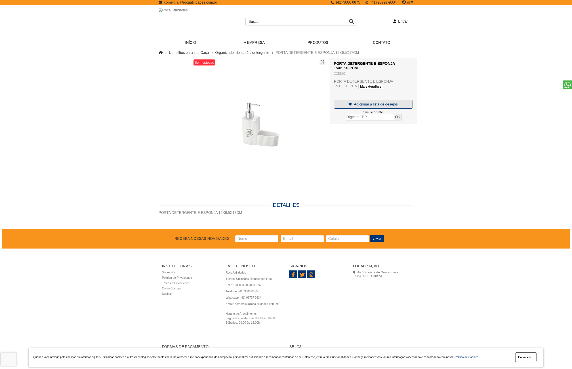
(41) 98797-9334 (383, 2)
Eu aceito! (526, 357)
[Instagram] (408, 2)
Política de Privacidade (177, 277)
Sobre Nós (169, 272)
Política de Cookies (466, 357)
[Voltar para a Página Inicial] (161, 53)
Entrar (402, 21)
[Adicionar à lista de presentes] (373, 104)
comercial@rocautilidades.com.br (190, 2)
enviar (377, 238)
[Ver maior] (322, 62)
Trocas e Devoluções (175, 283)
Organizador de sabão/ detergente (242, 53)
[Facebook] (404, 2)
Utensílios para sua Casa (189, 53)
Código (339, 73)
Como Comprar (171, 288)
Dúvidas (167, 293)
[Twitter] (412, 2)
